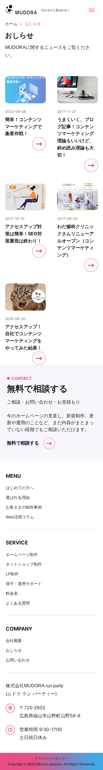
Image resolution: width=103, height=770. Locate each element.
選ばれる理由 (18, 497)
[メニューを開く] (91, 10)
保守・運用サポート (24, 583)
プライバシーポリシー (51, 759)
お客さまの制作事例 (24, 507)
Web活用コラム (20, 517)
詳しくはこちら (25, 124)
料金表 (12, 593)
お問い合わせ (18, 660)
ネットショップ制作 (24, 564)
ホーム (11, 23)
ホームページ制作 (22, 554)
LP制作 (12, 574)
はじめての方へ (20, 487)
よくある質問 (18, 603)
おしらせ (14, 650)
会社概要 (14, 640)
